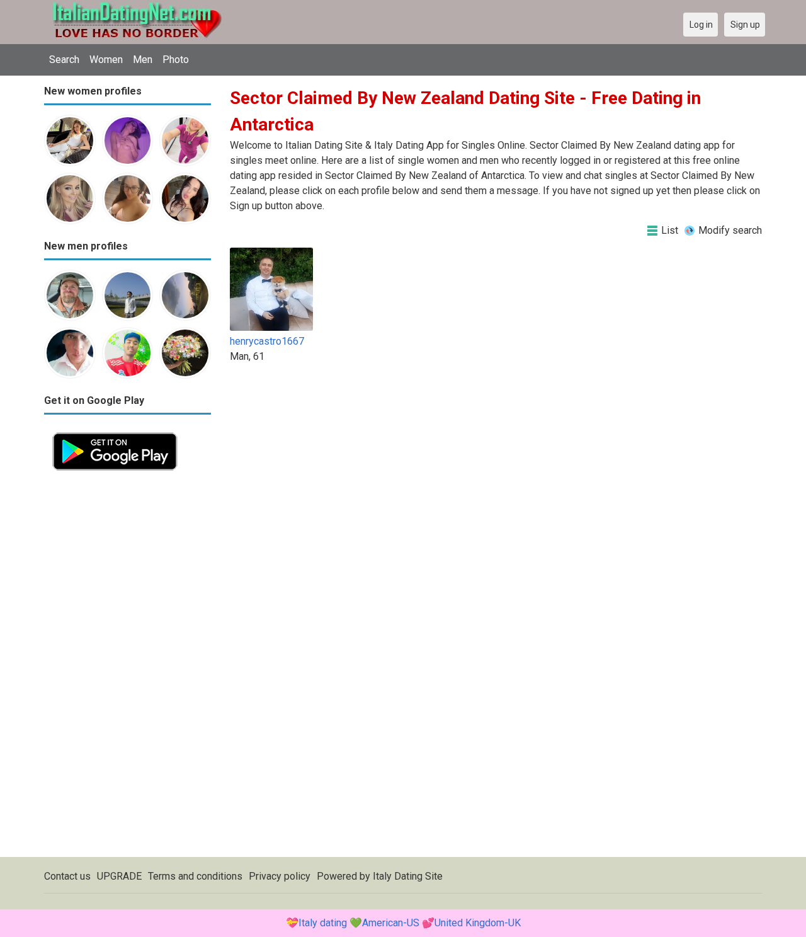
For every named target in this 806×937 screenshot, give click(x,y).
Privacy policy (279, 876)
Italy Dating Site (408, 876)
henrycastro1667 (267, 341)
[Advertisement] (127, 668)
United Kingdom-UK (477, 923)
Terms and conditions (195, 876)
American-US (390, 923)
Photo (175, 60)
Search (64, 60)
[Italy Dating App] (115, 431)
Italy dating (322, 923)
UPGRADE (119, 876)
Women (106, 60)
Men (142, 60)
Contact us (67, 876)
